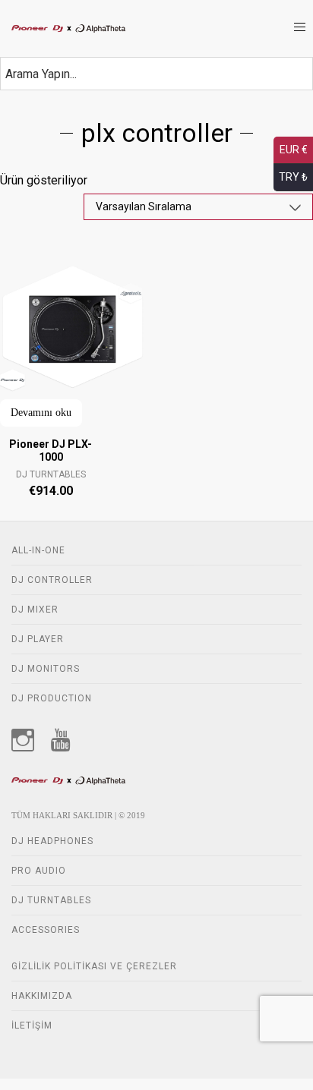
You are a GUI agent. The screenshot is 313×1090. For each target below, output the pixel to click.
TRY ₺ (293, 177)
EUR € (294, 149)
